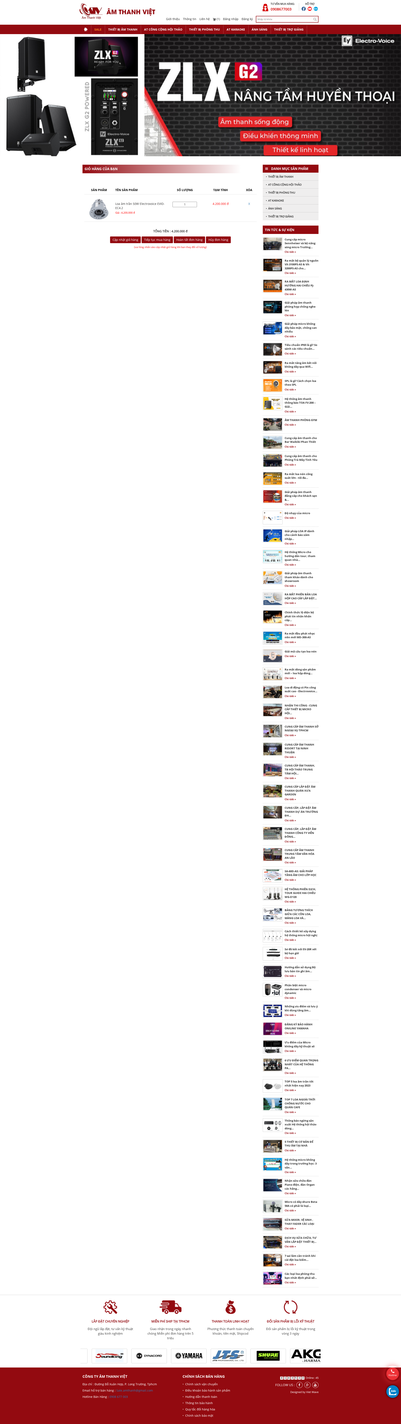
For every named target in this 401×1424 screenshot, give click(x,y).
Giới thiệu (173, 19)
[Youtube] (315, 1385)
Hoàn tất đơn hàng (189, 240)
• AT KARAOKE (275, 200)
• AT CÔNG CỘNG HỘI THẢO (284, 184)
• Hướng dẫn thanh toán (200, 1397)
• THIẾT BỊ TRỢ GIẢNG (279, 216)
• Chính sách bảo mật (198, 1416)
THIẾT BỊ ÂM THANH (122, 29)
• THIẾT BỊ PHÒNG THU (280, 192)
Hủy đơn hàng (218, 240)
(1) (218, 19)
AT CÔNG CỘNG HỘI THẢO (163, 29)
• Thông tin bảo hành (198, 1403)
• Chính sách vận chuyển (200, 1384)
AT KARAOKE (236, 29)
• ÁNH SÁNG (274, 208)
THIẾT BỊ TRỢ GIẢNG (288, 29)
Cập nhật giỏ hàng (125, 240)
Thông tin (189, 19)
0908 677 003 (118, 1397)
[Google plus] (307, 1385)
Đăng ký (247, 19)
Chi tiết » (290, 252)
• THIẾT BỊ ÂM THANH (279, 176)
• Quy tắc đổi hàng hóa (199, 1409)
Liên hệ (204, 19)
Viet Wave (312, 1392)
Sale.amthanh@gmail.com (134, 1390)
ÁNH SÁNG (259, 29)
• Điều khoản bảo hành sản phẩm (206, 1390)
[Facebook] (299, 1385)
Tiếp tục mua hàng (157, 240)
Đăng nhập (231, 19)
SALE (98, 29)
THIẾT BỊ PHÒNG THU (204, 29)
